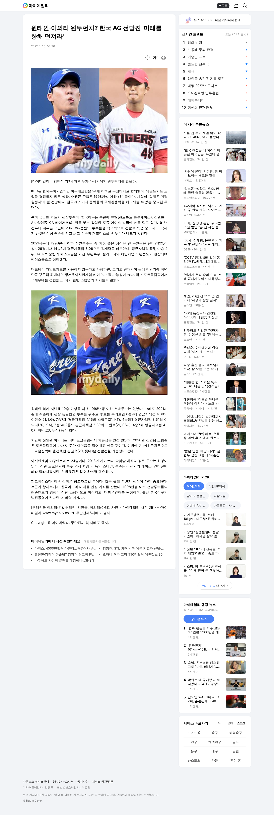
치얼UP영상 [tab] (217, 486)
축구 (215, 733)
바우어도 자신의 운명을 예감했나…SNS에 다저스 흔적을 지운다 (66, 560)
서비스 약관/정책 (103, 781)
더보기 (213, 586)
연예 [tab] (230, 723)
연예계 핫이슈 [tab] (196, 505)
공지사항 (82, 781)
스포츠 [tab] (241, 723)
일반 (235, 751)
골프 (235, 742)
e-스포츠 (194, 760)
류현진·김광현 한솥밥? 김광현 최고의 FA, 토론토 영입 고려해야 (66, 554)
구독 (224, 5)
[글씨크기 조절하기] (155, 57)
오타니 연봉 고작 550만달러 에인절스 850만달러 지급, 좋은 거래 (134, 554)
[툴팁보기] (246, 34)
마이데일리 (39, 6)
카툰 (215, 760)
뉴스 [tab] (220, 723)
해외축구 (235, 733)
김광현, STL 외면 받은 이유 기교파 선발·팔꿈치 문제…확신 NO (134, 548)
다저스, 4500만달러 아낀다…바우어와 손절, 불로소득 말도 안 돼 (66, 548)
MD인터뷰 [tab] (194, 486)
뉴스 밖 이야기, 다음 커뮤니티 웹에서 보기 (222, 20)
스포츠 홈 (194, 733)
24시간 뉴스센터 (63, 781)
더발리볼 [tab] (220, 496)
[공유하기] (236, 5)
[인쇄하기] (163, 57)
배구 (215, 751)
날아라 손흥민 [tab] (196, 496)
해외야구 (214, 742)
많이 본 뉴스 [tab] (199, 619)
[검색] (246, 5)
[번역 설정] (147, 57)
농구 (194, 751)
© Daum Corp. (33, 800)
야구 (194, 742)
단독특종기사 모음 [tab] (226, 505)
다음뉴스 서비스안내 (36, 781)
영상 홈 (235, 760)
